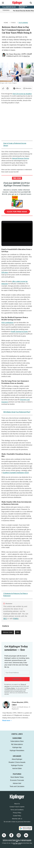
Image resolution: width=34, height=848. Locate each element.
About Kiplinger (17, 761)
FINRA (15, 619)
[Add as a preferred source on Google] (25, 830)
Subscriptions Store (17, 743)
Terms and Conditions (17, 811)
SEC (5, 619)
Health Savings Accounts (19, 331)
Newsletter (29, 88)
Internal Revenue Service (20, 158)
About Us (17, 805)
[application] (17, 232)
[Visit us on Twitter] (4, 837)
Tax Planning (23, 22)
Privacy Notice (10, 688)
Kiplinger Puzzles (17, 767)
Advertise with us (17, 820)
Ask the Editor (17, 770)
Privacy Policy (17, 814)
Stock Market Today (17, 779)
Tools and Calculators (17, 788)
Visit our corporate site (23, 843)
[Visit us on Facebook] (11, 837)
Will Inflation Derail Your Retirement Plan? (16, 412)
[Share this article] (3, 88)
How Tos (27, 56)
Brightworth (18, 715)
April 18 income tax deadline (22, 94)
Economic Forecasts (17, 782)
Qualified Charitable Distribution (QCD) (16, 472)
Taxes (13, 22)
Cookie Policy (17, 817)
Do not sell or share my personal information (17, 823)
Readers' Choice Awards (17, 764)
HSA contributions (7, 322)
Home (6, 22)
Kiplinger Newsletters (17, 752)
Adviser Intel (7, 632)
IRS (17, 632)
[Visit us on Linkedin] (26, 837)
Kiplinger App (17, 749)
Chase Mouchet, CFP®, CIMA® (20, 54)
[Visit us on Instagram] (19, 837)
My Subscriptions (17, 746)
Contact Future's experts (17, 808)
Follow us (18, 88)
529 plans (4, 272)
